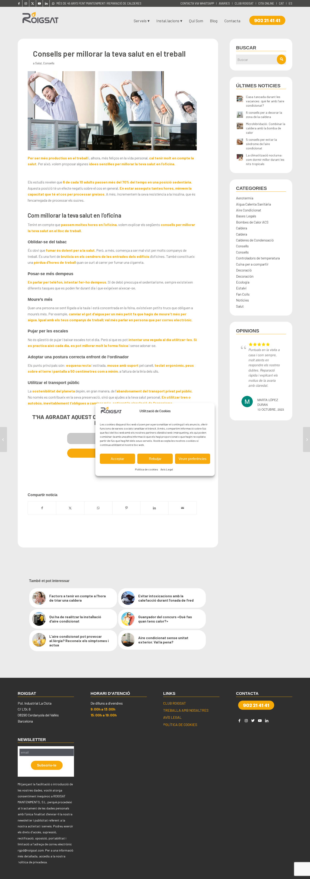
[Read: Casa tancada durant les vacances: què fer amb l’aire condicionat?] (240, 99)
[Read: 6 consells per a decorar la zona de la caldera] (240, 115)
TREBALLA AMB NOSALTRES (186, 710)
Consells (48, 63)
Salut (38, 63)
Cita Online (266, 3)
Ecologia (242, 282)
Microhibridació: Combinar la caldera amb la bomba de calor (265, 128)
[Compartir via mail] (183, 508)
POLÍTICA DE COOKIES (180, 724)
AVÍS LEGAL (172, 717)
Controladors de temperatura (258, 258)
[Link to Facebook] (19, 3)
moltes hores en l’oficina (96, 224)
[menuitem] (197, 3)
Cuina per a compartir (252, 264)
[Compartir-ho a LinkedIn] (154, 508)
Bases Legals (246, 216)
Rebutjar (155, 459)
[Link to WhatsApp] (53, 3)
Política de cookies (146, 469)
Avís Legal (166, 469)
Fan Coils (243, 294)
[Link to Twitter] (253, 720)
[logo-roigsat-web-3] (40, 19)
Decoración (244, 276)
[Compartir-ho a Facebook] (42, 508)
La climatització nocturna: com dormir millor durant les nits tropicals (265, 159)
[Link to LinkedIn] (46, 3)
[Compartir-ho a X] (70, 508)
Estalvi (241, 288)
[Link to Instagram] (25, 3)
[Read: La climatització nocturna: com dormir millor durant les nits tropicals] (240, 157)
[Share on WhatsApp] (98, 508)
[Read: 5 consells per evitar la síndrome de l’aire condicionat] (240, 142)
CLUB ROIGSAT (174, 703)
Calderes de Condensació (255, 240)
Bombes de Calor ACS (252, 222)
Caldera (241, 228)
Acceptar (117, 459)
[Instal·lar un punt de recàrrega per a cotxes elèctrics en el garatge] (306, 439)
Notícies (242, 300)
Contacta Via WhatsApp (197, 3)
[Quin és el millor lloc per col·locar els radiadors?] (3, 439)
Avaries (224, 3)
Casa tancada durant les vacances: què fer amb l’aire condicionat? (265, 101)
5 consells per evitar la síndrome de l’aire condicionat (261, 144)
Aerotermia (244, 198)
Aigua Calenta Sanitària (253, 204)
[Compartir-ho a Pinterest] (126, 508)
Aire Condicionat (248, 210)
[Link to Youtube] (39, 3)
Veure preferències (193, 459)
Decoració (244, 270)
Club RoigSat (244, 3)
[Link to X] (32, 3)
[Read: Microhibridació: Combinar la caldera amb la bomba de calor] (240, 126)
